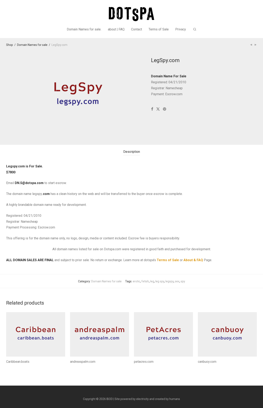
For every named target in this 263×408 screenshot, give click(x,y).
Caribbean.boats (17, 362)
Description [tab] (131, 152)
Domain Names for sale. (84, 29)
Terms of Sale (159, 29)
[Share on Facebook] (152, 109)
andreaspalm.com (82, 362)
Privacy (180, 29)
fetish (145, 281)
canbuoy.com (207, 362)
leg (152, 281)
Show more (12, 367)
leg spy (159, 281)
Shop (9, 44)
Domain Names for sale (32, 44)
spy (183, 281)
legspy (169, 281)
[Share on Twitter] (158, 109)
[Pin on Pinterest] (165, 109)
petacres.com (143, 362)
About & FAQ (193, 260)
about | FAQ (116, 29)
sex (177, 281)
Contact (136, 29)
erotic (136, 281)
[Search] (195, 29)
